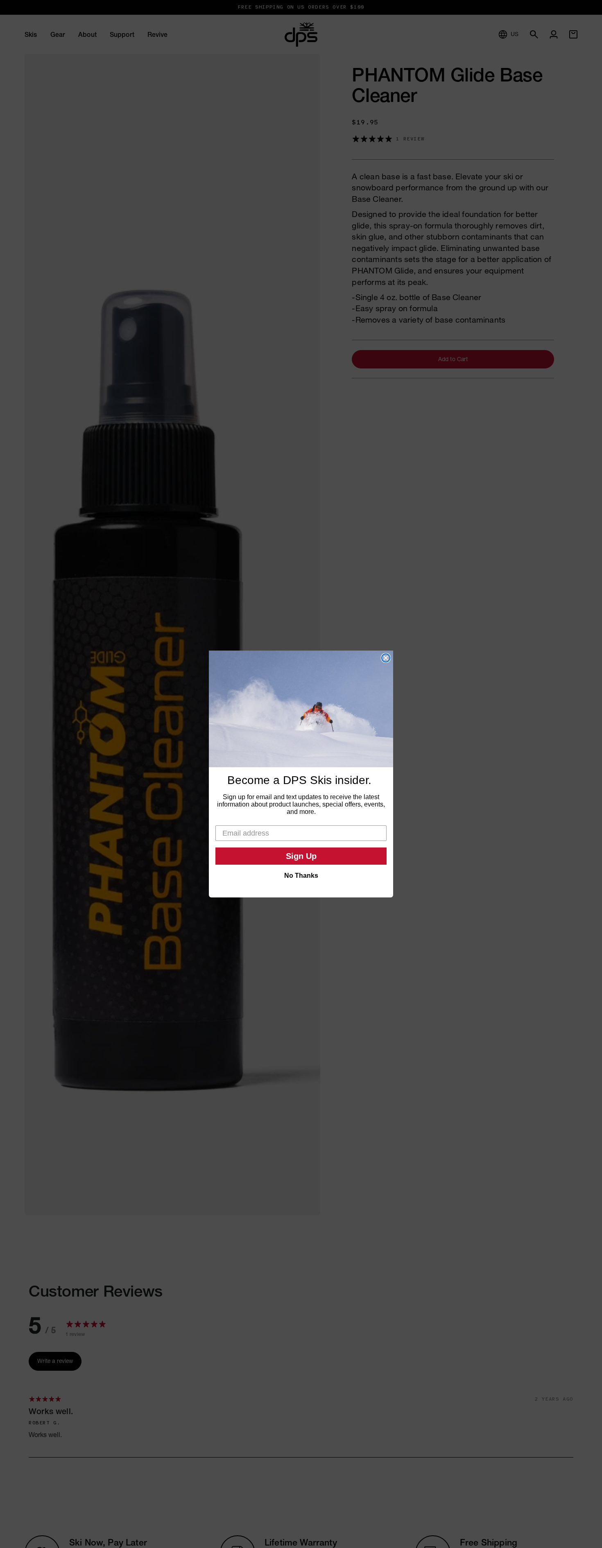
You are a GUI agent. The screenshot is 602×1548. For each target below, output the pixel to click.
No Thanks (301, 875)
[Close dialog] (386, 658)
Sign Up (301, 856)
